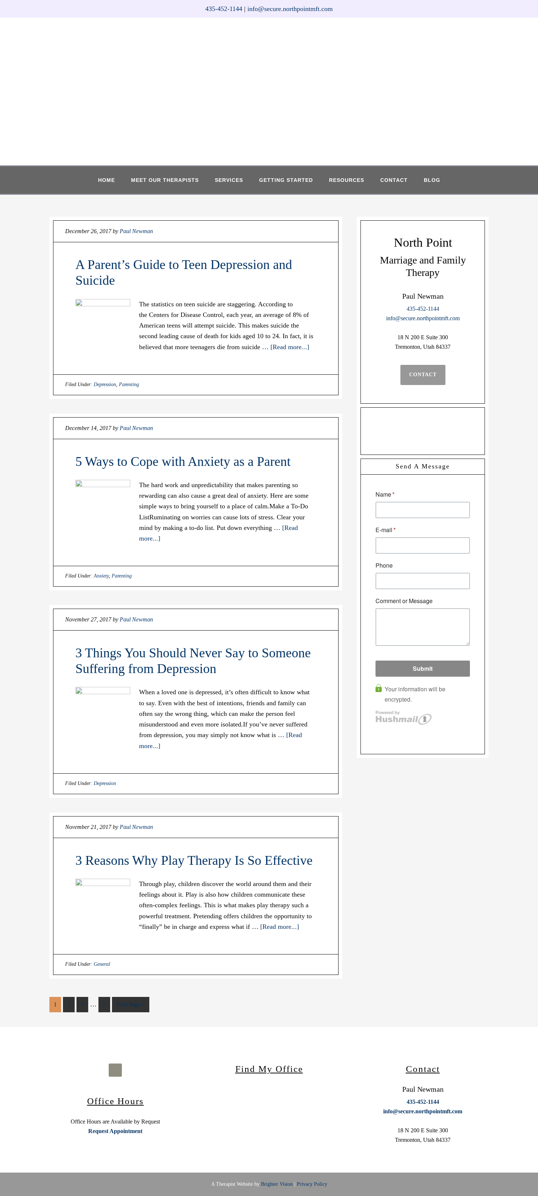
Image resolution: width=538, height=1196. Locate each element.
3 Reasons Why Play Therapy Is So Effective (194, 860)
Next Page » (130, 1004)
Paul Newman (282, 90)
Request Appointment (115, 1131)
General (102, 964)
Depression (105, 384)
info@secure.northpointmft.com (290, 8)
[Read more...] (289, 347)
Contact (423, 374)
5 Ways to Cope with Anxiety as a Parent (183, 461)
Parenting (129, 384)
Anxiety (101, 576)
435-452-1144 (223, 8)
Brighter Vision (277, 1184)
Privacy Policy (312, 1184)
